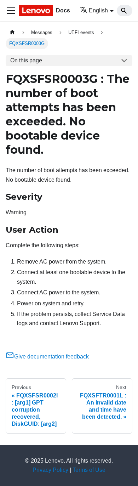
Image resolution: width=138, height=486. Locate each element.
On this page (26, 60)
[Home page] (12, 32)
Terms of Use (89, 470)
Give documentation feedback (51, 357)
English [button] (98, 10)
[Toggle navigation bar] (11, 10)
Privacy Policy (50, 470)
